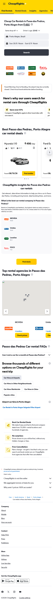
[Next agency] (47, 311)
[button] (4, 4)
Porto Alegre (37, 497)
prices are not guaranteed (11, 471)
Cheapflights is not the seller (15, 478)
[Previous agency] (6, 311)
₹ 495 (26, 24)
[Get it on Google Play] (8, 581)
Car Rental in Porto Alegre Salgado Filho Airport (21, 407)
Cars (10, 497)
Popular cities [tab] (9, 395)
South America (19, 497)
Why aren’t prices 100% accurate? (18, 487)
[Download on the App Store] (22, 581)
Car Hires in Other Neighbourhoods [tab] (18, 384)
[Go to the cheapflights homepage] (17, 4)
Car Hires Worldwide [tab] (12, 389)
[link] (26, 262)
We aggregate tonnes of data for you (19, 483)
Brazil (28, 497)
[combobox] (11, 30)
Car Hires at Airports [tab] (12, 378)
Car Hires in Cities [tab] (31, 389)
